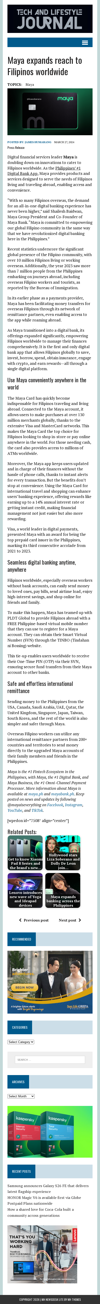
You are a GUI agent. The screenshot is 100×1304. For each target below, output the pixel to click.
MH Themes (74, 1299)
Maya (30, 84)
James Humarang (38, 142)
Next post (67, 920)
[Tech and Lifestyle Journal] (50, 19)
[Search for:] (50, 1059)
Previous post (36, 920)
